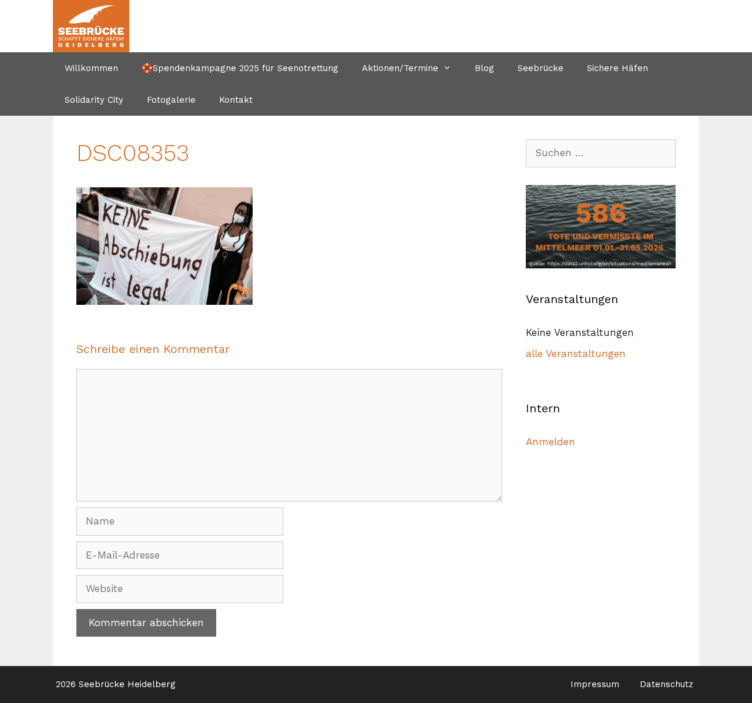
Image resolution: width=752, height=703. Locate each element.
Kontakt (236, 100)
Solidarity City (94, 100)
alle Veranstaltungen (576, 353)
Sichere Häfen (617, 68)
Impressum (594, 684)
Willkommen (91, 68)
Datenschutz (666, 684)
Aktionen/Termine (400, 68)
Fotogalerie (171, 100)
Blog (484, 68)
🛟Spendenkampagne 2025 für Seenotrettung (240, 68)
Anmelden (550, 442)
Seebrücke (540, 68)
